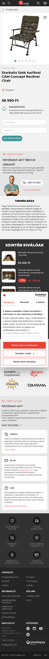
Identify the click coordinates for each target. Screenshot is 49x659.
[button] (15, 60)
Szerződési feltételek (11, 596)
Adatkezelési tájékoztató (7, 607)
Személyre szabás (23, 353)
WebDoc (37, 655)
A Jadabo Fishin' (33, 596)
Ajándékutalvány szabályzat (9, 601)
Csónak (29, 585)
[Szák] (44, 3)
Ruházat (5, 581)
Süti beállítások (8, 617)
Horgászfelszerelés (10, 577)
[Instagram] (34, 628)
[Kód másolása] (21, 425)
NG (45, 655)
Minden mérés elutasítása (24, 361)
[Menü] (3, 3)
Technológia (31, 581)
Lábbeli (5, 585)
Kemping (30, 577)
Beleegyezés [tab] (8, 302)
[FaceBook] (28, 628)
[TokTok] (28, 634)
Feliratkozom (12, 138)
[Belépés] (38, 3)
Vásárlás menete (9, 613)
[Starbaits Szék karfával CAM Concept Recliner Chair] (24, 35)
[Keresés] (9, 3)
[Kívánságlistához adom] (45, 17)
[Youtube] (41, 628)
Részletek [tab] (24, 302)
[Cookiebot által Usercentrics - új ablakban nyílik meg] (35, 295)
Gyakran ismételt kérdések (15, 506)
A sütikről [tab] (40, 302)
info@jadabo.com (26, 470)
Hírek (28, 600)
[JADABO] (23, 3)
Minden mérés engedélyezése (24, 345)
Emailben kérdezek (32, 190)
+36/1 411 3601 (34, 182)
